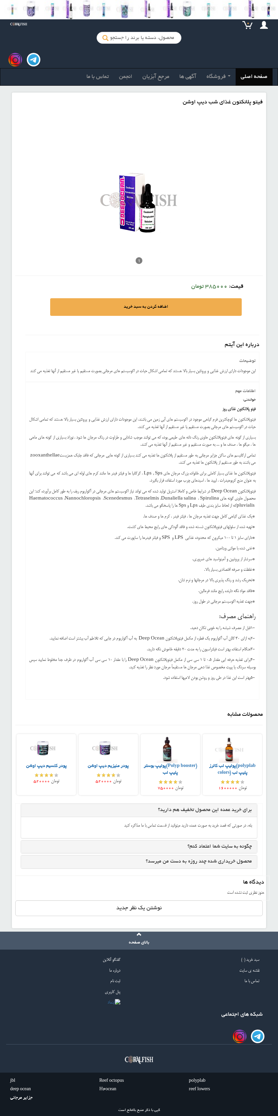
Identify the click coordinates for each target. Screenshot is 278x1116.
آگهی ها (187, 77)
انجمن (125, 77)
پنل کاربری (112, 992)
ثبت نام (115, 981)
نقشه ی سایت (249, 970)
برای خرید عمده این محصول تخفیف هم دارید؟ (205, 810)
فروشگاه (216, 77)
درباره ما (114, 970)
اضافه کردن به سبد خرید (146, 307)
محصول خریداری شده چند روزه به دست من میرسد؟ (199, 861)
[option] (46, 764)
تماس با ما (97, 77)
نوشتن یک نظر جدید (139, 908)
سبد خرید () (250, 959)
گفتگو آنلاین (111, 959)
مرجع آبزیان (155, 77)
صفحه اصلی (254, 77)
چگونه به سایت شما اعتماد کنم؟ (219, 846)
